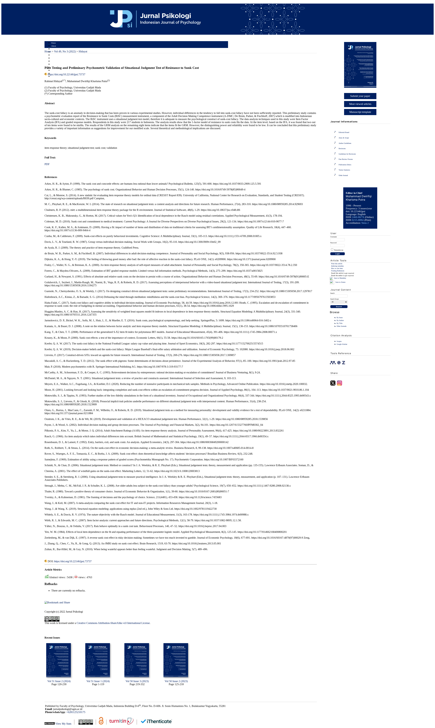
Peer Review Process (346, 159)
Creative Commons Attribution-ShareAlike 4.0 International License (113, 623)
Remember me (338, 250)
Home (53, 43)
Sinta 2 (365, 223)
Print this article (336, 264)
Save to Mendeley (340, 278)
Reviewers (342, 148)
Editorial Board (344, 132)
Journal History (57, 70)
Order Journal (343, 175)
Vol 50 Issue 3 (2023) (137, 681)
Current (54, 58)
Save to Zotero (340, 282)
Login (53, 49)
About (53, 46)
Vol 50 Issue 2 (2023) (176, 681)
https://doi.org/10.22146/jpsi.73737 (66, 74)
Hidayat (83, 51)
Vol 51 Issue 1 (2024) (98, 681)
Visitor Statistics (344, 170)
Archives (54, 61)
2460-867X (358, 217)
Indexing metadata (337, 266)
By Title (339, 323)
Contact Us (55, 77)
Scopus (339, 341)
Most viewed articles (360, 104)
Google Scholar (342, 344)
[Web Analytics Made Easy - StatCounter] (50, 723)
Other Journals (341, 326)
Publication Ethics (345, 165)
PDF (47, 164)
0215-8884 (358, 220)
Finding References (337, 271)
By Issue (340, 317)
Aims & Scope (344, 138)
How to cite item (337, 268)
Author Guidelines (345, 143)
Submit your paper (360, 96)
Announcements (57, 64)
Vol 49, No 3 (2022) (65, 51)
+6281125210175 (75, 712)
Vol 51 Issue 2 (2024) (59, 681)
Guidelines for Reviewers (347, 154)
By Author (340, 320)
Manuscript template (360, 112)
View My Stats (63, 723)
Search (53, 55)
